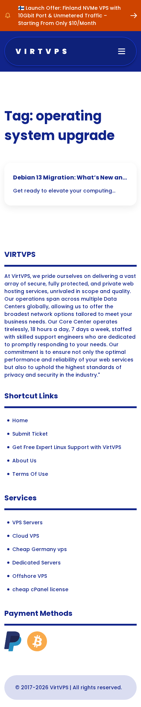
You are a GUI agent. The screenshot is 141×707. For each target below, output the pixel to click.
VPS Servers (27, 522)
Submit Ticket (30, 433)
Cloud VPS (25, 535)
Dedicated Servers (36, 562)
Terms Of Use (30, 474)
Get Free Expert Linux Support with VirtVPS (66, 447)
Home (20, 420)
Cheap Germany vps (39, 549)
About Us (24, 460)
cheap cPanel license (40, 589)
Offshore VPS (29, 576)
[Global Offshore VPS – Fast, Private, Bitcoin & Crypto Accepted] (41, 50)
